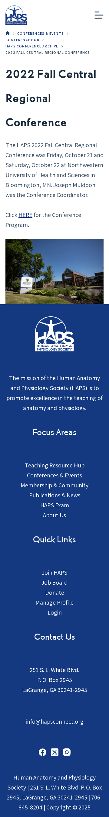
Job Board (54, 582)
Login (55, 612)
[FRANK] (7, 33)
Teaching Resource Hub (54, 465)
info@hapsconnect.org (55, 721)
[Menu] (99, 15)
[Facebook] (42, 752)
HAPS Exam (54, 505)
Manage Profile (54, 602)
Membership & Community (54, 485)
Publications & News (54, 495)
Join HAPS (54, 572)
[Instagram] (67, 752)
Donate (54, 592)
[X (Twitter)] (54, 752)
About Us (54, 515)
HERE (25, 215)
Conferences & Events (54, 475)
